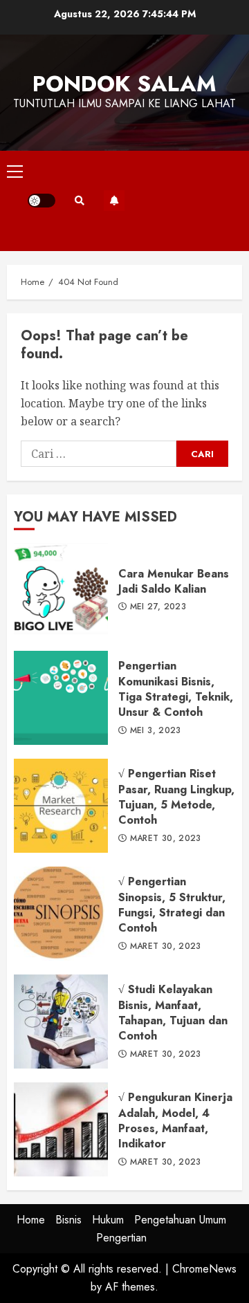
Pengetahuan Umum (180, 1220)
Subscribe (114, 200)
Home (31, 1220)
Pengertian (121, 1238)
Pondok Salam (124, 84)
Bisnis (68, 1220)
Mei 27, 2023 (158, 607)
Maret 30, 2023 (165, 838)
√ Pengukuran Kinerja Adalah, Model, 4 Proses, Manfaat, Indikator (61, 1129)
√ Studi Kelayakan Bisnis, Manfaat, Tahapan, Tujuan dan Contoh (61, 1021)
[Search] (79, 200)
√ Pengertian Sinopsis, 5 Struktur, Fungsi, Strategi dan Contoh (61, 914)
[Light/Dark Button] (41, 200)
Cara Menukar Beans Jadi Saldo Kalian (61, 590)
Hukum (108, 1220)
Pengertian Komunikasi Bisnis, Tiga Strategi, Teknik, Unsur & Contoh (61, 698)
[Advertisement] (183, 201)
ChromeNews (204, 1269)
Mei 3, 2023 (155, 731)
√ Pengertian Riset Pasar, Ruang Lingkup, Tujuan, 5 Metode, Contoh (61, 806)
